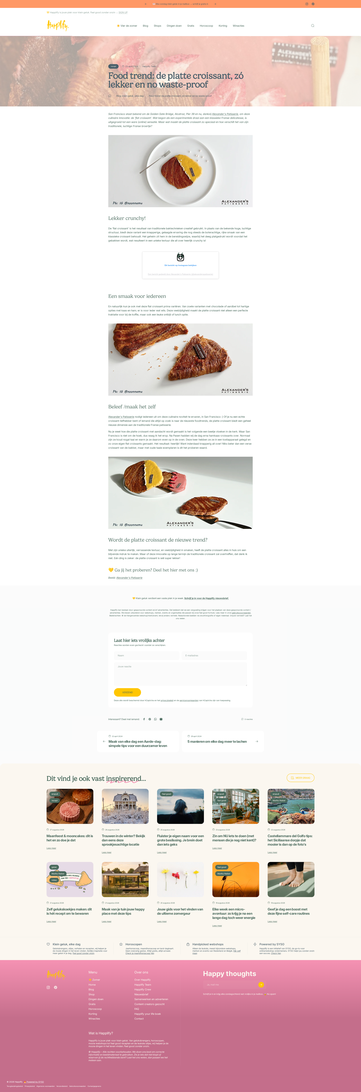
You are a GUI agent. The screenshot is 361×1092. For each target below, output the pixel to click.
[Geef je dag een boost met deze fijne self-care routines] (291, 879)
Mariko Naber (279, 800)
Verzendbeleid (62, 1086)
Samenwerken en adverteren (151, 999)
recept (113, 66)
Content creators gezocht (149, 1004)
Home (92, 984)
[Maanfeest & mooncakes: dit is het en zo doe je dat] (70, 806)
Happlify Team (142, 984)
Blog (91, 989)
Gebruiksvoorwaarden (77, 1086)
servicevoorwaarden (189, 700)
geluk (54, 867)
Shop (92, 994)
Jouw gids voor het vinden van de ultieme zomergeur (180, 911)
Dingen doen (96, 999)
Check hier (276, 953)
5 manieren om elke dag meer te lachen (217, 741)
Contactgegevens (94, 1086)
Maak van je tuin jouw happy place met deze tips (123, 911)
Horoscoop (95, 1008)
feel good (166, 794)
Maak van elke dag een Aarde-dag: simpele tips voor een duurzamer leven (138, 743)
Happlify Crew (142, 989)
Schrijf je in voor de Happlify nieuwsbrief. (206, 598)
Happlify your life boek (147, 1013)
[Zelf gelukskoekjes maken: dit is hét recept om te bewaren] (70, 879)
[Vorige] (146, 4)
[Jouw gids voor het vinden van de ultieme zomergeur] (180, 879)
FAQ (136, 1008)
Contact (139, 1018)
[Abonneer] (261, 985)
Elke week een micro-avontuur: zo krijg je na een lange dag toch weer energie (233, 913)
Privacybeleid (30, 1086)
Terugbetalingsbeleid (15, 1086)
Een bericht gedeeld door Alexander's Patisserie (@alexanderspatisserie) (180, 274)
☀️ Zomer (94, 979)
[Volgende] (215, 4)
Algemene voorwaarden (46, 1086)
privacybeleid (167, 700)
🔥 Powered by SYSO (34, 1082)
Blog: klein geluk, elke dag (130, 95)
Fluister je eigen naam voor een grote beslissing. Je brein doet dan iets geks (180, 840)
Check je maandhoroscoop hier (140, 953)
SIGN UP (123, 12)
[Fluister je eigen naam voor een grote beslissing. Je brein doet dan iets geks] (180, 806)
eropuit (55, 794)
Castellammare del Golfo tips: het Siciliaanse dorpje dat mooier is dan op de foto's (290, 840)
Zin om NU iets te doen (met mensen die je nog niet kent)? (234, 838)
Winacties (94, 1018)
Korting (93, 1013)
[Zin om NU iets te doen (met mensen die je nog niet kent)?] (235, 806)
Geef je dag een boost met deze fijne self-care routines (289, 911)
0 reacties (249, 719)
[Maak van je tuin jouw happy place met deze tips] (125, 879)
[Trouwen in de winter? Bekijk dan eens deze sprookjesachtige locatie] (125, 806)
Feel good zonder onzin (83, 953)
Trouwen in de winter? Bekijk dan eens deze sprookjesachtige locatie (123, 840)
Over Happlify (142, 979)
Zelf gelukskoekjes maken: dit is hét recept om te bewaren (69, 911)
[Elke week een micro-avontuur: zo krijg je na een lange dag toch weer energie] (235, 879)
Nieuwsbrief (141, 994)
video (54, 880)
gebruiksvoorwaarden (241, 613)
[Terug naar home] (109, 95)
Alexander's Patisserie (225, 113)
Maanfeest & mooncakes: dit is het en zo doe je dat (70, 838)
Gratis (92, 1004)
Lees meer (51, 848)
